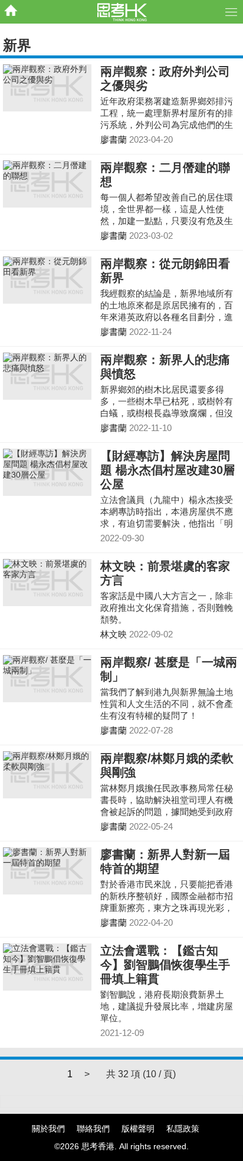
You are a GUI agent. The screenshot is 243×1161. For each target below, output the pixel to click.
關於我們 (48, 1128)
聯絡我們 (93, 1128)
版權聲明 (138, 1128)
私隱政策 (182, 1128)
